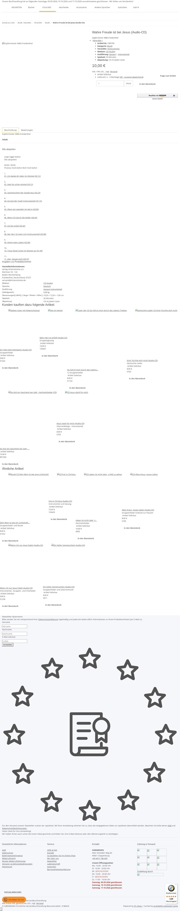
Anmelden (7, 644)
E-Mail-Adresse (8, 637)
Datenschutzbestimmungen (14, 828)
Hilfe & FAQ (52, 850)
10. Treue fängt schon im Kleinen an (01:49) (23, 251)
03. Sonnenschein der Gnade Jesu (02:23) (22, 192)
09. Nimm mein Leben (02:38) (17, 242)
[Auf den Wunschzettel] (9, 39)
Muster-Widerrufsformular (14, 861)
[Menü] (175, 885)
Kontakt (50, 853)
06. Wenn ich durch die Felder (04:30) (20, 217)
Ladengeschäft (53, 864)
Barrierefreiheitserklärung (58, 869)
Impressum (7, 866)
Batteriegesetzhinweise (12, 855)
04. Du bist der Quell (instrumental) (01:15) (23, 201)
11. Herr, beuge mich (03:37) (16, 259)
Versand (113, 71)
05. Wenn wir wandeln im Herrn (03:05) (21, 209)
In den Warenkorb (10, 368)
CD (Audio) (110, 51)
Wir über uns (53, 858)
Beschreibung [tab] (10, 130)
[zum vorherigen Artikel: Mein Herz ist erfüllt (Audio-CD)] (87, 23)
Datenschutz (7, 853)
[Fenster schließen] (4, 33)
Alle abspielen (10, 159)
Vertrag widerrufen (12, 892)
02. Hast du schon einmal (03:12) (18, 184)
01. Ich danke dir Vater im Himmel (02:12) (22, 176)
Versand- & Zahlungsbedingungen (17, 864)
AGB (170, 825)
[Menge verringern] (94, 83)
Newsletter (52, 861)
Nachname (7, 629)
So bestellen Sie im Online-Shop (61, 855)
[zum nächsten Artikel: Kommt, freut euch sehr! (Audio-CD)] (91, 23)
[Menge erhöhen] (126, 89)
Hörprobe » (98, 40)
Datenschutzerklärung (48, 619)
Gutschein (51, 866)
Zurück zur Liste (8, 22)
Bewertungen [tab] (27, 130)
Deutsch (47, 286)
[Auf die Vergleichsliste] (4, 39)
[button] (157, 97)
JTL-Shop (138, 906)
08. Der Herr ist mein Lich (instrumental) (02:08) (25, 234)
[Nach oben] (1, 909)
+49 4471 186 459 (99, 858)
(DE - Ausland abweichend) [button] (131, 77)
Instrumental (123, 54)
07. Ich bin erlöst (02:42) (14, 226)
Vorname (6, 622)
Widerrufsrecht (9, 858)
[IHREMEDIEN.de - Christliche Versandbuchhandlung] (5, 7)
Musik (109, 46)
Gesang (112, 54)
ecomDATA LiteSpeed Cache (166, 906)
